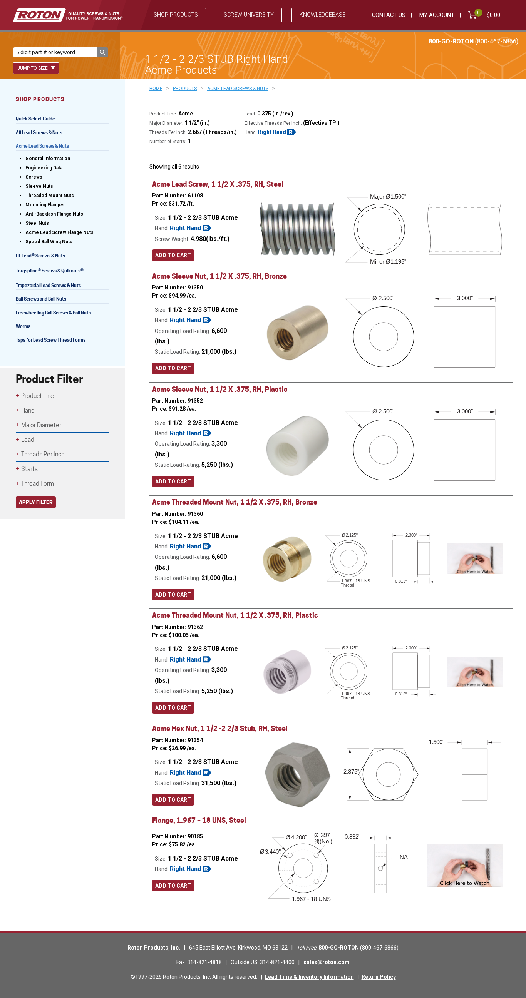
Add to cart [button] (173, 255)
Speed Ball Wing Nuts (48, 241)
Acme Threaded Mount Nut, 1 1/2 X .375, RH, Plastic (235, 615)
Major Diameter (41, 425)
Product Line (37, 396)
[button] (102, 52)
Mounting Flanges (45, 204)
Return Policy (379, 977)
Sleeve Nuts (39, 186)
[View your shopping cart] (474, 15)
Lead (27, 439)
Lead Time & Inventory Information (309, 977)
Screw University (249, 15)
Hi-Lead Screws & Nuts (40, 256)
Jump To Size (33, 68)
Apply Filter (36, 502)
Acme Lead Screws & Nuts (42, 146)
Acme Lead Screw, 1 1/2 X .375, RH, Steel (217, 184)
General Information (47, 158)
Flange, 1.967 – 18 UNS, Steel (199, 820)
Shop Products (176, 15)
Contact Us (388, 15)
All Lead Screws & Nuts (39, 132)
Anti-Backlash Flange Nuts (54, 214)
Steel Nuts (37, 223)
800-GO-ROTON (473, 41)
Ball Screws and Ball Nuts (41, 299)
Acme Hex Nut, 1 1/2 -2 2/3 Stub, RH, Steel (220, 728)
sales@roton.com (326, 962)
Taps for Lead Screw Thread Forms (50, 340)
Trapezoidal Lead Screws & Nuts (48, 285)
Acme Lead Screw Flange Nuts (59, 232)
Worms (23, 326)
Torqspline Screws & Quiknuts (50, 271)
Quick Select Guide (35, 119)
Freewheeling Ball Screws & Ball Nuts (53, 313)
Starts (29, 469)
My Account (436, 15)
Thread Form (37, 483)
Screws (33, 177)
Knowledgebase (322, 15)
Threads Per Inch (42, 454)
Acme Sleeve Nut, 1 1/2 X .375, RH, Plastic (219, 389)
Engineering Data (43, 168)
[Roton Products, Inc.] (68, 15)
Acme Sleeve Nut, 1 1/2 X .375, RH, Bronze (219, 276)
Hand (28, 410)
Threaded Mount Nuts (49, 195)
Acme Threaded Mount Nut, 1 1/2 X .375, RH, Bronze (234, 502)
